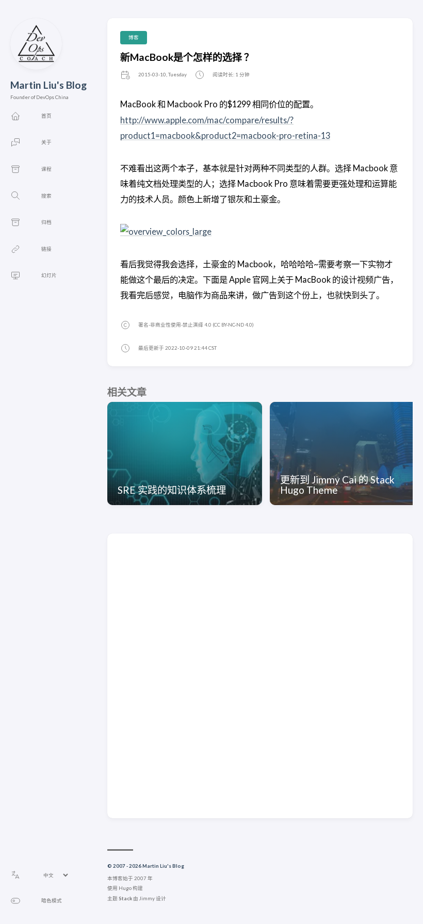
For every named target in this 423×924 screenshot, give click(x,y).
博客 (133, 37)
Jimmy (147, 898)
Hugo (125, 888)
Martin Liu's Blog (48, 85)
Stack (125, 898)
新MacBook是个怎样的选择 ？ (187, 57)
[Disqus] (260, 675)
